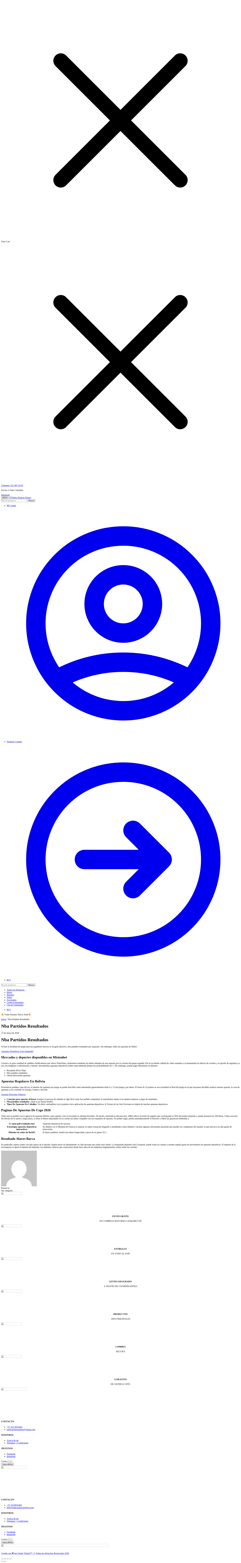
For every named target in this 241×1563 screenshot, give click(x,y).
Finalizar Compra (14, 741)
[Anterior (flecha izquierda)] (2, 1561)
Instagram (5, 495)
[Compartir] (5, 1558)
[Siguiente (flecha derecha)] (5, 1561)
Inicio (3, 1019)
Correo (4, 1461)
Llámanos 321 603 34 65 (12, 485)
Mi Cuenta (11, 505)
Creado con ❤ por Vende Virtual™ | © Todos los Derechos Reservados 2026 (35, 1553)
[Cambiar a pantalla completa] (8, 1558)
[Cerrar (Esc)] (2, 1558)
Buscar (31, 501)
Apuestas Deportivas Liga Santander (17, 1051)
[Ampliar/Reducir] (10, 1558)
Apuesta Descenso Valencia (13, 1094)
